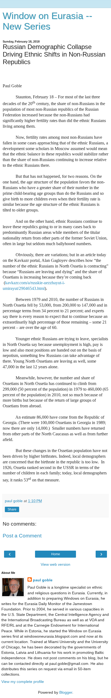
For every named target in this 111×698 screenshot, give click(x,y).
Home (55, 554)
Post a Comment (22, 536)
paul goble (43, 580)
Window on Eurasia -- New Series (47, 21)
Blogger (65, 692)
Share (12, 509)
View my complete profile (22, 681)
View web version (55, 564)
